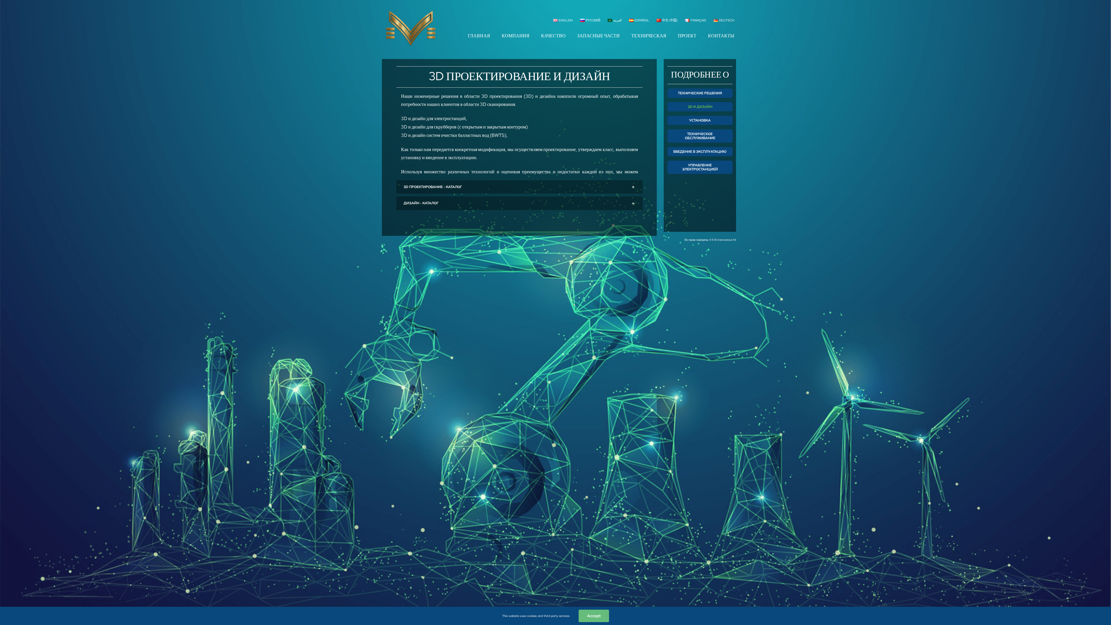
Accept (594, 615)
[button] (519, 187)
